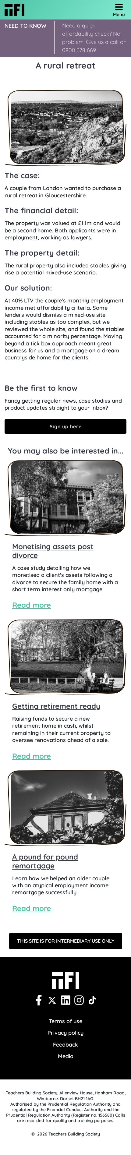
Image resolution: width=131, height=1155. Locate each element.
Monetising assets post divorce (53, 551)
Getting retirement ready (56, 706)
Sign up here (66, 426)
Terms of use (65, 1021)
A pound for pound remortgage (45, 861)
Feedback (65, 1044)
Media (65, 1056)
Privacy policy (65, 1032)
